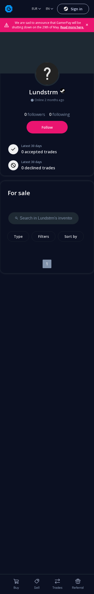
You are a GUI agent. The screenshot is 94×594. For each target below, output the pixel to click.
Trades (57, 587)
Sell (37, 587)
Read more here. (72, 27)
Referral (78, 587)
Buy (16, 587)
